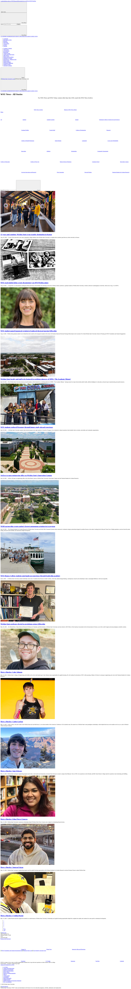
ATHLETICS (24, 36)
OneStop (34, 1)
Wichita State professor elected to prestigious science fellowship (23, 624)
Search (2, 24)
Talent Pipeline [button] (58, 140)
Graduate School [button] (95, 161)
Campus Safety (6, 975)
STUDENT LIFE (18, 36)
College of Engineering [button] (81, 130)
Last (4, 930)
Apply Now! (6, 49)
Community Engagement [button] (102, 151)
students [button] (24, 119)
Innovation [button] (23, 151)
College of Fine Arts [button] (34, 161)
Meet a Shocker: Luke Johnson (11, 672)
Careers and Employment (8, 54)
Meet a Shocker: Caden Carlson (12, 721)
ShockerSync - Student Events (9, 59)
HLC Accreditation (7, 982)
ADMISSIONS (10, 36)
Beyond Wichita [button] (88, 172)
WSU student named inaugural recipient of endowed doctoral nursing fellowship (29, 331)
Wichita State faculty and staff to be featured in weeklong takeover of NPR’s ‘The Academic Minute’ (36, 379)
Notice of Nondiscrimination (9, 973)
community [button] (84, 140)
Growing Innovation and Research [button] (28, 172)
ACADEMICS (4, 36)
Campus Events (6, 53)
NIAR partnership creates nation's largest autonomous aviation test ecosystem (28, 526)
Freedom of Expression (8, 969)
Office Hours (6, 55)
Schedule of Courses (7, 58)
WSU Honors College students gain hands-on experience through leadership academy (30, 576)
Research (16, 1)
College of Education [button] (5, 161)
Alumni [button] (76, 119)
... (3, 927)
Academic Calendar (7, 48)
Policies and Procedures (8, 57)
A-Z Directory (6, 50)
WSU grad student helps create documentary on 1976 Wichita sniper (25, 283)
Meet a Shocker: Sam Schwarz (11, 771)
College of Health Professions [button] (27, 140)
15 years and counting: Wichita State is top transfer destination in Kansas (26, 234)
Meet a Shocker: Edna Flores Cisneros (14, 819)
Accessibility (6, 977)
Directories (20, 1)
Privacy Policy (6, 972)
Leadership (3, 1)
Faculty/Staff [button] (52, 130)
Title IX (5, 974)
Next (4, 929)
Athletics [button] (48, 151)
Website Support (6, 979)
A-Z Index (5, 967)
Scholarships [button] (74, 151)
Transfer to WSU (7, 64)
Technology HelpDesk (8, 63)
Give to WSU (25, 1)
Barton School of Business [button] (65, 161)
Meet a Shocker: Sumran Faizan (12, 867)
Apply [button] (9, 938)
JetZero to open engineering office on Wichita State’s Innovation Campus (26, 475)
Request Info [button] (3, 938)
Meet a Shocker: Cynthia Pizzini (12, 916)
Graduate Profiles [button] (25, 130)
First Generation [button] (60, 172)
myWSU (30, 1)
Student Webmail (7, 62)
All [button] (1, 119)
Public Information (7, 978)
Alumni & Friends (4, 964)
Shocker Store (6, 60)
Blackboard (5, 52)
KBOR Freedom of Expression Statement (12, 980)
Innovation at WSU (9, 1)
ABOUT (29, 36)
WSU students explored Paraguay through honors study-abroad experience (27, 427)
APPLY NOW (34, 36)
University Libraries (7, 65)
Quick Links (3, 11)
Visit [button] (7, 938)
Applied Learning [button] (50, 119)
